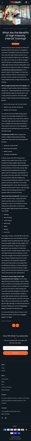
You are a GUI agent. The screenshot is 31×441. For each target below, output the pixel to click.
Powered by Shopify (15, 437)
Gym (15, 28)
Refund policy (5, 390)
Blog (2, 382)
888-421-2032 (5, 414)
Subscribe (15, 353)
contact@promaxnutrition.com (10, 411)
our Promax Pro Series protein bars (11, 70)
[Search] (29, 2)
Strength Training (22, 28)
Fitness (11, 28)
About (3, 371)
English (15, 426)
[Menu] (2, 2)
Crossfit (6, 28)
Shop (3, 368)
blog (10, 317)
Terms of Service (6, 387)
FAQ (2, 384)
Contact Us (4, 379)
